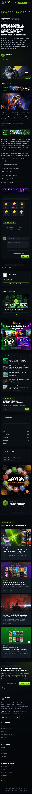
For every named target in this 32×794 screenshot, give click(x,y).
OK (27, 408)
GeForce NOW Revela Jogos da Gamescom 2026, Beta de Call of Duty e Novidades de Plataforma (19, 367)
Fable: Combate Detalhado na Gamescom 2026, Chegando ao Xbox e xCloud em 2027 (18, 387)
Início (3, 11)
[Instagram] (8, 279)
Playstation (5, 440)
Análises (3, 759)
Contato (3, 769)
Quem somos (4, 766)
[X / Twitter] (11, 279)
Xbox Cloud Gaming (6, 728)
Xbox (4, 431)
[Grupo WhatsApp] (6, 717)
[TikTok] (18, 717)
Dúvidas (3, 750)
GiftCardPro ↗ (5, 775)
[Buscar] (16, 2)
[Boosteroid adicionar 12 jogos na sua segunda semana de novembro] (16, 577)
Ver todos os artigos (16, 283)
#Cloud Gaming (10, 265)
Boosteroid (5, 437)
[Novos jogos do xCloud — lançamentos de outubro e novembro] (16, 642)
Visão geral (4, 726)
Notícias (10, 11)
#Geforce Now (19, 265)
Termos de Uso (5, 780)
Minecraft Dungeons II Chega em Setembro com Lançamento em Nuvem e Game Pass (19, 374)
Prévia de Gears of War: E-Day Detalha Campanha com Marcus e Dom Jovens (19, 380)
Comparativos (4, 753)
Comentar (25, 256)
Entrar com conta (18, 253)
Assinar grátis (24, 683)
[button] (16, 314)
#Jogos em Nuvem (6, 267)
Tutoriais (5, 443)
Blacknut (3, 737)
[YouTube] (4, 279)
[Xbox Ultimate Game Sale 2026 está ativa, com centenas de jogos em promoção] (16, 544)
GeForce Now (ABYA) (6, 734)
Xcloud (4, 425)
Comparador (4, 740)
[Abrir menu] (29, 2)
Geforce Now (6, 434)
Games (4, 422)
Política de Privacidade (7, 778)
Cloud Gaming (6, 428)
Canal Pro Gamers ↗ (6, 772)
